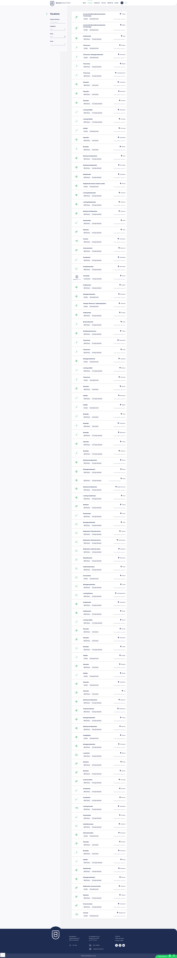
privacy (94, 955)
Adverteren (97, 3)
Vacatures (90, 3)
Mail (174, 956)
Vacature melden (119, 940)
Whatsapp (170, 956)
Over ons (103, 3)
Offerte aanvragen (119, 938)
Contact (116, 3)
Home (84, 3)
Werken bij (110, 3)
